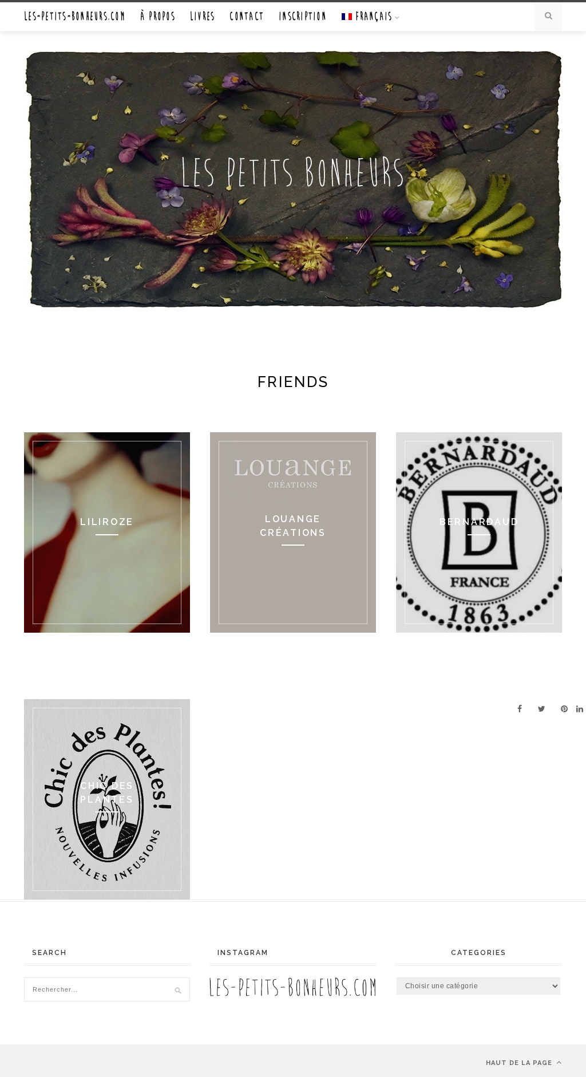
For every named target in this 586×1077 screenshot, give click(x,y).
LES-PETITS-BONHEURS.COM (74, 16)
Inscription (303, 16)
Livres (202, 16)
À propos (157, 16)
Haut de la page (520, 1063)
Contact (246, 16)
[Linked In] (579, 709)
